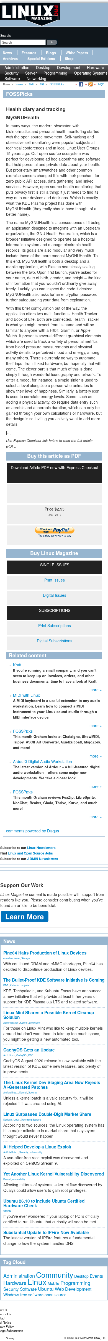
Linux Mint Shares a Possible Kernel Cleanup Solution (48, 1014)
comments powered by (32, 830)
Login (101, 84)
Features (29, 52)
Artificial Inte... (10, 1092)
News (7, 52)
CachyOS (21, 1055)
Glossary (10, 1338)
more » (95, 689)
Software (12, 78)
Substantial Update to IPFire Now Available (46, 1232)
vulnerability (36, 1152)
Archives (10, 58)
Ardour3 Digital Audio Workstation (42, 761)
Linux (16, 1119)
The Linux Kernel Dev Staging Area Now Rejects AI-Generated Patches (51, 1084)
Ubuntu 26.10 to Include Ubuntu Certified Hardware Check (43, 1203)
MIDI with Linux (26, 695)
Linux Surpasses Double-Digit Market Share (47, 1114)
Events (96, 1276)
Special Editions (41, 58)
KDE (5, 985)
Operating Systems (90, 73)
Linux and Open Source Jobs (30, 853)
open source (55, 1294)
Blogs (51, 52)
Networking (36, 78)
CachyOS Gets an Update (29, 1050)
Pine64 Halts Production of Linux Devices (45, 953)
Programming (55, 73)
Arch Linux (9, 1055)
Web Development (73, 1289)
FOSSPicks (23, 731)
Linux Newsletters (41, 847)
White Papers (77, 52)
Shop (69, 58)
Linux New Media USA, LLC (89, 1338)
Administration (11, 1022)
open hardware (11, 958)
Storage (25, 958)
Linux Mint (34, 1022)
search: (5, 35)
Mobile (53, 1283)
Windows (11, 1294)
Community (54, 1274)
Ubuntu (7, 1210)
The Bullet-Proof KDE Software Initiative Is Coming (53, 980)
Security (32, 1092)
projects (25, 985)
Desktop (7, 1119)
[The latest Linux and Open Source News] (90, 84)
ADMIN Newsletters (42, 858)
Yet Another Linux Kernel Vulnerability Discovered (53, 1174)
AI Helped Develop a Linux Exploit (37, 1147)
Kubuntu (14, 985)
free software (31, 1294)
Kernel (23, 1022)
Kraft (17, 664)
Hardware (15, 1283)
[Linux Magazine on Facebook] (80, 84)
